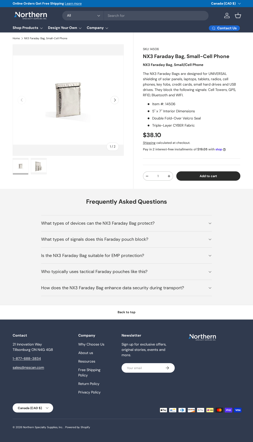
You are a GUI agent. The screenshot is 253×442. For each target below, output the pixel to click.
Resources (86, 361)
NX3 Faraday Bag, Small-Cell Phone (45, 38)
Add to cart (208, 176)
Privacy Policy (89, 392)
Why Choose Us (91, 344)
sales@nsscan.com (28, 367)
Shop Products (25, 27)
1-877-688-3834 (27, 358)
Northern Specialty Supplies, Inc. (43, 427)
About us (85, 352)
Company (95, 27)
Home (16, 38)
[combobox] (135, 15)
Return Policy (88, 383)
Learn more (73, 3)
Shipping (149, 143)
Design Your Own (62, 27)
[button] (238, 15)
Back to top (126, 312)
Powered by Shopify (77, 427)
